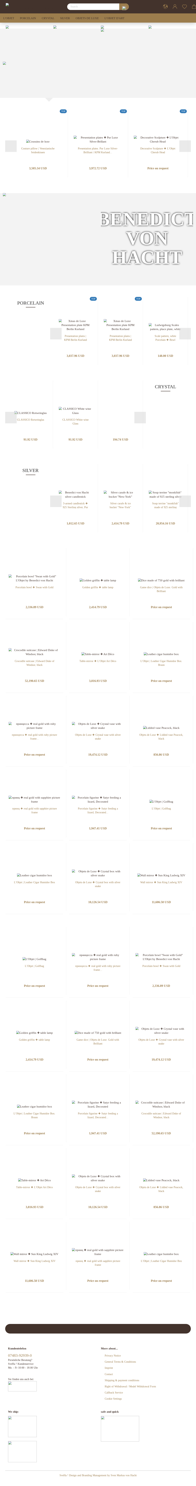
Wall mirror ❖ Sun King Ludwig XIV (161, 882)
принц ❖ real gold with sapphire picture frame (34, 810)
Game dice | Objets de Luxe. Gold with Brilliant (161, 589)
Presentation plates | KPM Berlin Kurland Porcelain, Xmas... (120, 338)
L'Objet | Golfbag (161, 808)
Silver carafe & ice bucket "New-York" (120, 505)
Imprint (109, 1367)
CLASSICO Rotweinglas (30, 419)
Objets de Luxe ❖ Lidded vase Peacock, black (161, 736)
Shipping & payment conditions (122, 1380)
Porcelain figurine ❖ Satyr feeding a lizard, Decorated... (98, 810)
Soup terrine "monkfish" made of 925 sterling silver (165, 505)
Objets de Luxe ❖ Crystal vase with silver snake (98, 736)
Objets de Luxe (87, 18)
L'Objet (8, 18)
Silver (65, 18)
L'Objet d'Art (114, 18)
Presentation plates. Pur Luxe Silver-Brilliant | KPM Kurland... (98, 150)
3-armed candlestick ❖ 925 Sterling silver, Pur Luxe (75, 505)
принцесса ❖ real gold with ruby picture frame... (34, 736)
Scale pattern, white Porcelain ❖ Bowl (165, 338)
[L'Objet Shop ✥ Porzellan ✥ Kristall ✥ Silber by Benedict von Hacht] (31, 6)
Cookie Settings (113, 1398)
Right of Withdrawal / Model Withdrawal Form (130, 1386)
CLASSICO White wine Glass (75, 421)
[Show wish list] (184, 6)
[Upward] (185, 1480)
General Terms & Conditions (120, 1361)
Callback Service (114, 1392)
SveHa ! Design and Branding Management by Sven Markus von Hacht (98, 1475)
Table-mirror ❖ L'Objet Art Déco (97, 661)
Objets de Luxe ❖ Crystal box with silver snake (97, 884)
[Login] (175, 6)
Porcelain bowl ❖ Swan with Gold (34, 587)
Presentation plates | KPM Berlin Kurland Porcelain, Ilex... (75, 338)
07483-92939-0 (20, 1355)
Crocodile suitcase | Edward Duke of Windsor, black (34, 663)
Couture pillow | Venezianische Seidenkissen (38, 150)
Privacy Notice (113, 1355)
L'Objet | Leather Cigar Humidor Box (34, 882)
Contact (109, 1374)
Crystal (48, 18)
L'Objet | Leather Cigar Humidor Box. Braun (161, 663)
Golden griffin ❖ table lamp (97, 587)
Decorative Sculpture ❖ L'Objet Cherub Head (157, 150)
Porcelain (28, 18)
